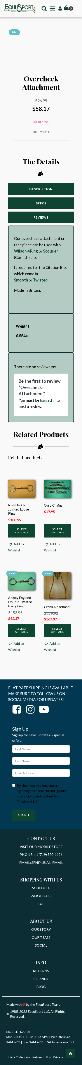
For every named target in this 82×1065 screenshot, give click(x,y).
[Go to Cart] (68, 8)
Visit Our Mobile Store (41, 846)
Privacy (58, 1057)
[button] (21, 547)
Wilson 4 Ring (26, 251)
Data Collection (19, 1057)
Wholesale (41, 896)
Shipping (41, 979)
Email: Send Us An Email (41, 862)
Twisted (40, 280)
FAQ (41, 904)
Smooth (21, 280)
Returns (41, 971)
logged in (48, 400)
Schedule (41, 888)
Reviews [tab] (41, 217)
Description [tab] (41, 189)
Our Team (41, 937)
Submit (24, 815)
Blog (41, 986)
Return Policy (41, 1057)
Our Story (41, 929)
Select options (21, 530)
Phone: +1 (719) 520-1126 (41, 854)
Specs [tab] (41, 203)
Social (41, 945)
